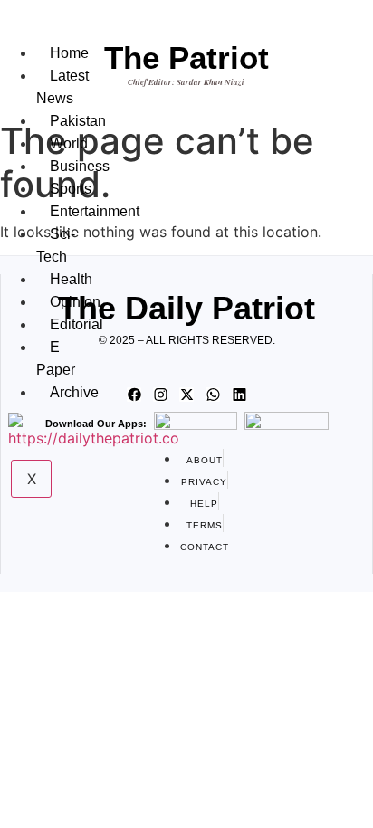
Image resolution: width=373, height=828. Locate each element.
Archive (74, 392)
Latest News (62, 87)
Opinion (75, 301)
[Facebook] (134, 394)
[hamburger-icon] (53, 34)
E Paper (55, 358)
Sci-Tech (55, 245)
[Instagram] (160, 394)
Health (71, 279)
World (69, 143)
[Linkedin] (239, 394)
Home (69, 53)
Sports (70, 188)
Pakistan (78, 120)
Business (80, 166)
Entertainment (94, 211)
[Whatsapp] (213, 394)
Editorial (76, 324)
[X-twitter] (186, 394)
